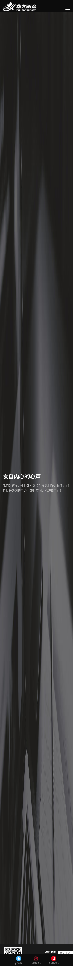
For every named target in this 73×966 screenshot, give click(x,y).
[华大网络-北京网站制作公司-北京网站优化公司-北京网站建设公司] (19, 6)
